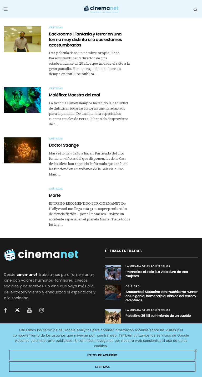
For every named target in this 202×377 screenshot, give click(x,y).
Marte (55, 195)
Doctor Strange (64, 145)
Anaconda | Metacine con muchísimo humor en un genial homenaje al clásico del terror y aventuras (161, 296)
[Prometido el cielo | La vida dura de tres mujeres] (113, 272)
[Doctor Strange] (22, 150)
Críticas (56, 27)
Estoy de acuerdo (102, 355)
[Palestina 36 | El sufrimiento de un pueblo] (113, 316)
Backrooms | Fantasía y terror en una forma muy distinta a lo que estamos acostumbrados (85, 39)
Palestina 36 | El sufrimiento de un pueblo (158, 315)
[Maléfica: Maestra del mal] (22, 100)
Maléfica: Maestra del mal (74, 95)
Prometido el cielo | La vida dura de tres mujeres (156, 273)
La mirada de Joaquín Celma (147, 266)
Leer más (102, 367)
